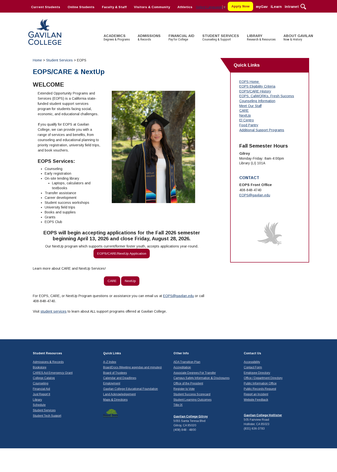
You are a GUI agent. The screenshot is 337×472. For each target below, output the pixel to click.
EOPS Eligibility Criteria (257, 86)
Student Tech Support (47, 415)
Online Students (81, 7)
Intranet (292, 7)
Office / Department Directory (263, 378)
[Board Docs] (110, 413)
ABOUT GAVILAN (298, 37)
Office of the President (188, 383)
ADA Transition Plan (186, 362)
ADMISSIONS (149, 37)
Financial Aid (41, 389)
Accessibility (252, 362)
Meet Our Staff (250, 106)
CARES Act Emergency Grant (53, 373)
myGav (262, 7)
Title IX (178, 405)
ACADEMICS (117, 37)
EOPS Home (249, 82)
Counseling (40, 383)
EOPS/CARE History (255, 91)
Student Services (60, 60)
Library (37, 399)
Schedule (39, 405)
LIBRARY (261, 37)
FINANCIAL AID (181, 37)
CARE (112, 281)
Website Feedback (256, 399)
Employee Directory (257, 373)
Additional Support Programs (261, 130)
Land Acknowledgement (119, 394)
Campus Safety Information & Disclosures (201, 378)
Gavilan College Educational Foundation (130, 389)
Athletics (184, 7)
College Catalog (44, 378)
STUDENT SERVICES (220, 37)
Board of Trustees (115, 373)
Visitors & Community (152, 7)
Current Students (45, 7)
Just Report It (41, 394)
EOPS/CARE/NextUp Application (121, 253)
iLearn (276, 7)
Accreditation (182, 367)
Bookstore (39, 367)
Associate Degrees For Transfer (194, 373)
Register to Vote (184, 389)
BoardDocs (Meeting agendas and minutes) (132, 367)
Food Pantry (248, 125)
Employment (111, 383)
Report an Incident (256, 394)
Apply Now (240, 6)
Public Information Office (260, 383)
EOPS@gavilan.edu (178, 296)
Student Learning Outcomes (192, 399)
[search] (303, 6)
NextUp (130, 281)
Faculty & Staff (114, 7)
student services (53, 311)
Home (37, 60)
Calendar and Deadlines (119, 378)
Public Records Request (260, 389)
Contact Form (253, 367)
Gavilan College (44, 31)
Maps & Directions (115, 399)
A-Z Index (109, 362)
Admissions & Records (48, 362)
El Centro (246, 120)
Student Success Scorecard (191, 394)
